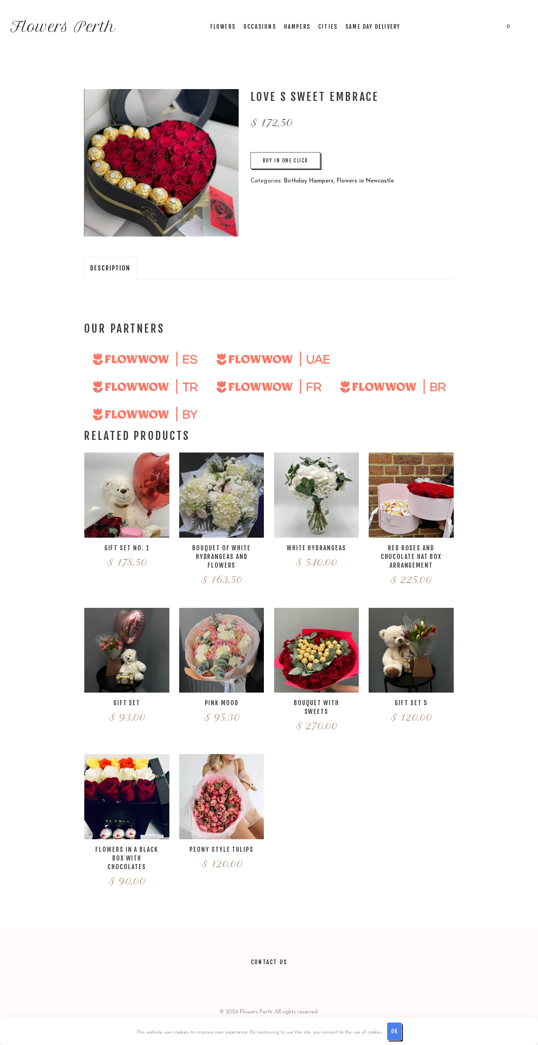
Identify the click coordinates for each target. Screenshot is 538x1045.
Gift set (126, 703)
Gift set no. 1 (127, 548)
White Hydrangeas (316, 548)
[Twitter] (240, 985)
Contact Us (269, 962)
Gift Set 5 (411, 703)
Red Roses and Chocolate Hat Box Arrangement (411, 556)
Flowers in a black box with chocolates (126, 858)
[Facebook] (279, 985)
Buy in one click (285, 160)
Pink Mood (222, 703)
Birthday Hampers (309, 181)
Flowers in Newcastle (365, 181)
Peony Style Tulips (221, 849)
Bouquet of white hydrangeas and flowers (221, 556)
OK (394, 1031)
